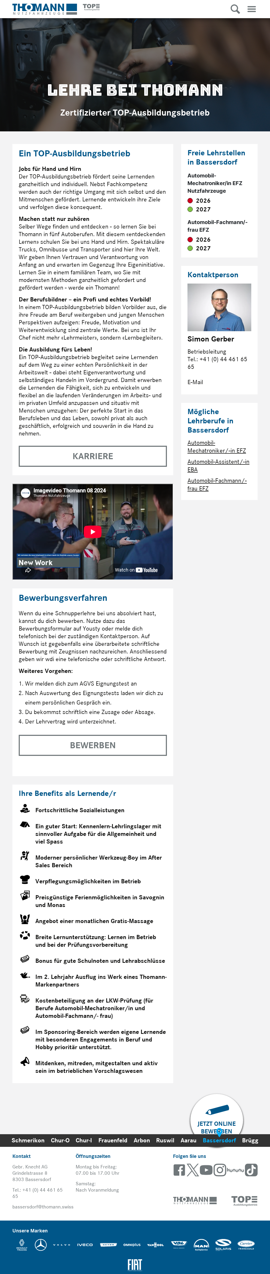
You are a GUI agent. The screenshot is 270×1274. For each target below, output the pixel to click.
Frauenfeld (112, 1140)
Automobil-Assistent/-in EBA (218, 465)
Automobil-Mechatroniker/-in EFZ (216, 446)
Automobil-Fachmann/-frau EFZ (217, 484)
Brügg (250, 1140)
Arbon (142, 1140)
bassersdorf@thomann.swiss (43, 1207)
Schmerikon (28, 1140)
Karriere (93, 456)
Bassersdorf (219, 1140)
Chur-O (60, 1140)
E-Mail (195, 382)
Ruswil (165, 1140)
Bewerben (93, 745)
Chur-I (84, 1140)
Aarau (188, 1140)
